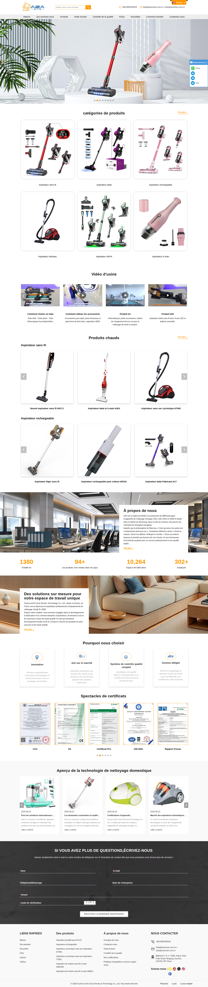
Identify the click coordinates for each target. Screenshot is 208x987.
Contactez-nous (177, 17)
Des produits (25, 944)
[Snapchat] (170, 969)
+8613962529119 (129, 7)
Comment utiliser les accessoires (40, 314)
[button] (95, 100)
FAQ (22, 953)
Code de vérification (30, 903)
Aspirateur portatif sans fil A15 (69, 940)
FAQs (122, 17)
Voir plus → (183, 112)
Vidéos (23, 962)
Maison (26, 17)
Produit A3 (82, 314)
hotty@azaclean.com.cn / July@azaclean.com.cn (164, 7)
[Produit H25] (125, 295)
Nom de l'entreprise (122, 883)
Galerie (23, 957)
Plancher (164, 984)
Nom (22, 871)
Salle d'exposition (168, 314)
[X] (179, 969)
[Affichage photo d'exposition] (104, 61)
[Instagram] (183, 969)
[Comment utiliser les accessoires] (40, 295)
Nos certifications (111, 957)
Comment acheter (154, 17)
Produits (64, 17)
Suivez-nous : (159, 968)
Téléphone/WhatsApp (31, 883)
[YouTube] (174, 969)
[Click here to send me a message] (193, 73)
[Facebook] (170, 974)
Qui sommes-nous (45, 17)
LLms (174, 984)
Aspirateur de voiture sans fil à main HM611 (74, 971)
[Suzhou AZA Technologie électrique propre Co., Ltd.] (38, 7)
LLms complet (186, 984)
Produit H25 (125, 314)
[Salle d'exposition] (167, 295)
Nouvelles (135, 17)
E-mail (116, 871)
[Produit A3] (82, 295)
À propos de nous (111, 940)
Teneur (24, 895)
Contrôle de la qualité (103, 17)
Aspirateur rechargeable (66, 944)
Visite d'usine (80, 17)
